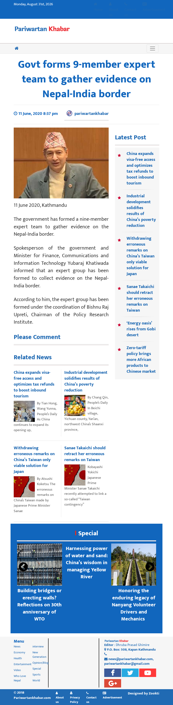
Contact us (130, 12)
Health (18, 658)
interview (38, 646)
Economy (19, 652)
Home (98, 9)
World (36, 680)
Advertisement (154, 9)
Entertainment (22, 664)
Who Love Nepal (20, 678)
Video (17, 670)
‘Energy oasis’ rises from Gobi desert (141, 329)
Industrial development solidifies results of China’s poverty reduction (141, 210)
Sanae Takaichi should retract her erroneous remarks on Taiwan (140, 298)
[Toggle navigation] (152, 48)
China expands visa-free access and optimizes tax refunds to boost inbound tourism (141, 168)
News (17, 646)
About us (113, 12)
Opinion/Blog (40, 662)
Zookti (154, 693)
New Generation (39, 654)
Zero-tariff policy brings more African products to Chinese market (141, 359)
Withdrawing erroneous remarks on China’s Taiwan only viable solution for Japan (140, 256)
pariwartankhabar (91, 113)
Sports (36, 674)
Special (88, 533)
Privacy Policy (75, 699)
